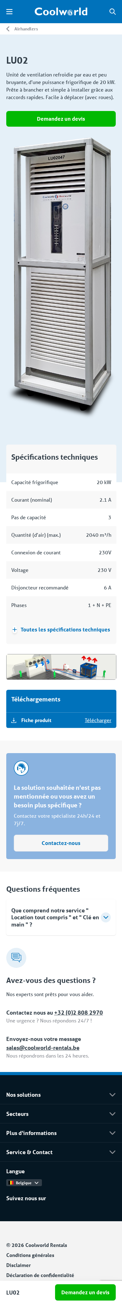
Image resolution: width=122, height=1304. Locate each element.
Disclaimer (18, 1265)
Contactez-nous (61, 843)
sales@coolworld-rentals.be (42, 1047)
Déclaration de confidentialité (40, 1275)
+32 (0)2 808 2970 (78, 1012)
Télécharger (98, 720)
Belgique (24, 1182)
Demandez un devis (61, 118)
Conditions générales (30, 1255)
